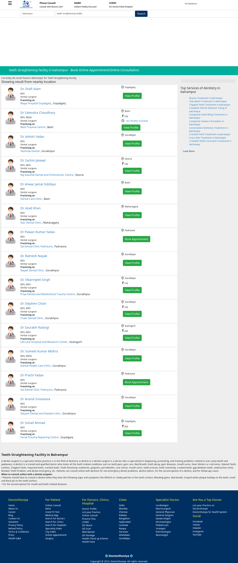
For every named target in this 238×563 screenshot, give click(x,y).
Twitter (196, 524)
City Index (50, 531)
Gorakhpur (124, 538)
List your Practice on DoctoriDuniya (203, 507)
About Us (13, 508)
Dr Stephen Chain (33, 303)
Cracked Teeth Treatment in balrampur (209, 134)
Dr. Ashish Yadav (32, 136)
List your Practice (91, 512)
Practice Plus (89, 518)
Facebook (198, 521)
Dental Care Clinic (31, 199)
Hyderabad (124, 521)
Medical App (51, 515)
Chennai (123, 511)
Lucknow (123, 525)
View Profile (132, 96)
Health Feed (88, 541)
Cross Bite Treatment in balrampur (207, 137)
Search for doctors (55, 518)
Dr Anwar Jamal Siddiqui (38, 184)
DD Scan (86, 528)
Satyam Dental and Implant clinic (40, 413)
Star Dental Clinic (30, 222)
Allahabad (124, 534)
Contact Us (14, 518)
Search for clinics (54, 521)
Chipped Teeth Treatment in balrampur (209, 104)
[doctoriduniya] (26, 8)
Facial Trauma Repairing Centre (39, 437)
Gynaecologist (163, 518)
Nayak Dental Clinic (32, 270)
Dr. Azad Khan (30, 208)
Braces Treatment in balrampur (206, 98)
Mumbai (123, 508)
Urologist (160, 528)
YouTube (197, 534)
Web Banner (88, 531)
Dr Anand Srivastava (35, 399)
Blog (10, 515)
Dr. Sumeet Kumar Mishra (39, 351)
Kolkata (123, 515)
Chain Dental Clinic (31, 318)
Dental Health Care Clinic (35, 365)
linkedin (197, 527)
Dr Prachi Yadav (32, 375)
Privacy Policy (15, 525)
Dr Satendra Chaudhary (37, 112)
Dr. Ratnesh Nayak (33, 256)
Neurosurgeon (163, 508)
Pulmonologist (163, 531)
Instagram (198, 531)
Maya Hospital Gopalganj (35, 103)
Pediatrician (162, 525)
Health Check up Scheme (95, 538)
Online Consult (53, 505)
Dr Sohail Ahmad (32, 423)
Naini (48, 508)
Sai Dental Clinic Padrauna (36, 246)
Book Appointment (136, 239)
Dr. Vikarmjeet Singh (35, 279)
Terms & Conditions (18, 531)
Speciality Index (53, 528)
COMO (85, 522)
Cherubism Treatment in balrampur (208, 101)
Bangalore (124, 518)
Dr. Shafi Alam (30, 89)
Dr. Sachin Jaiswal (32, 160)
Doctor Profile (89, 508)
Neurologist (162, 534)
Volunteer (13, 521)
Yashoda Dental (30, 151)
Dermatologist (163, 521)
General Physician (165, 511)
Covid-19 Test (52, 511)
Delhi (122, 505)
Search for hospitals (55, 525)
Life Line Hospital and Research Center (44, 342)
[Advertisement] (119, 42)
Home (11, 505)
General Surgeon (164, 515)
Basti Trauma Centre (32, 127)
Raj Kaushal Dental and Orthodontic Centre (46, 175)
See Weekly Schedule (137, 120)
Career (12, 511)
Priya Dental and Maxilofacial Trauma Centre (47, 294)
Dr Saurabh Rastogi (34, 327)
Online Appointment (56, 534)
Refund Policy (15, 528)
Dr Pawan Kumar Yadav (37, 232)
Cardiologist (162, 505)
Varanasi (123, 531)
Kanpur (122, 528)
